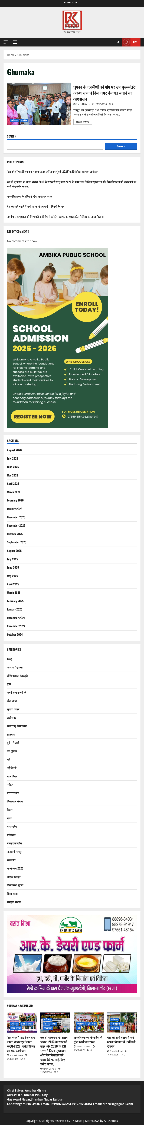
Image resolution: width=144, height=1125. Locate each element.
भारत (9, 818)
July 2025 (12, 559)
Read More (84, 122)
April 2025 (13, 584)
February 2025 (15, 601)
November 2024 (16, 626)
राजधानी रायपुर (14, 851)
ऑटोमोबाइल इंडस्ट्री (17, 676)
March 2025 (13, 592)
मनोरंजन (11, 835)
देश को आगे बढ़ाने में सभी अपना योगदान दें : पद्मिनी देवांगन (35, 206)
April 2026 (13, 483)
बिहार (9, 810)
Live (135, 42)
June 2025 (13, 567)
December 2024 (16, 618)
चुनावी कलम (13, 709)
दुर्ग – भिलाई (13, 742)
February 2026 (15, 500)
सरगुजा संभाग (14, 902)
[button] (6, 41)
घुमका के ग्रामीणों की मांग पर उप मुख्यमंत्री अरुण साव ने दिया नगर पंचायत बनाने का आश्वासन (39, 104)
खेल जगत (12, 701)
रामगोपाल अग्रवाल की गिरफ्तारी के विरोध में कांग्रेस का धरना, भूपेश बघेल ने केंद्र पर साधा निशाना (55, 216)
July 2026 (12, 458)
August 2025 (14, 551)
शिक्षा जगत (12, 893)
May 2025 (12, 576)
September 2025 (16, 542)
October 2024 (15, 634)
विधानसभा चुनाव (15, 885)
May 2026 (12, 475)
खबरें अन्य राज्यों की (17, 692)
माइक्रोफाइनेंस (14, 843)
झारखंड (11, 734)
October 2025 (15, 534)
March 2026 (14, 492)
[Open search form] (118, 42)
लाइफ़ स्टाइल (14, 877)
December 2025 (16, 517)
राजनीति (24, 120)
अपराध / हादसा (15, 667)
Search (11, 136)
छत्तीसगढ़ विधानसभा (17, 726)
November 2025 (16, 525)
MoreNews (92, 1121)
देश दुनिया (12, 751)
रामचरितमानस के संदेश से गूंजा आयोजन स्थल (29, 196)
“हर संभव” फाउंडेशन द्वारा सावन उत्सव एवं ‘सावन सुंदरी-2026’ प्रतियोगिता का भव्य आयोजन (52, 171)
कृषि (9, 684)
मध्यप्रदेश (12, 826)
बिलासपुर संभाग (15, 801)
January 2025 (14, 609)
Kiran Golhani (16, 1055)
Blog (9, 659)
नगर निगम (12, 776)
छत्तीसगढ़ (14, 120)
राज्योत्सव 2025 (15, 868)
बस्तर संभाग (13, 793)
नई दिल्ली (12, 768)
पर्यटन (10, 784)
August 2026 (14, 450)
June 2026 (13, 467)
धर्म (8, 759)
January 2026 (14, 509)
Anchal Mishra (83, 104)
